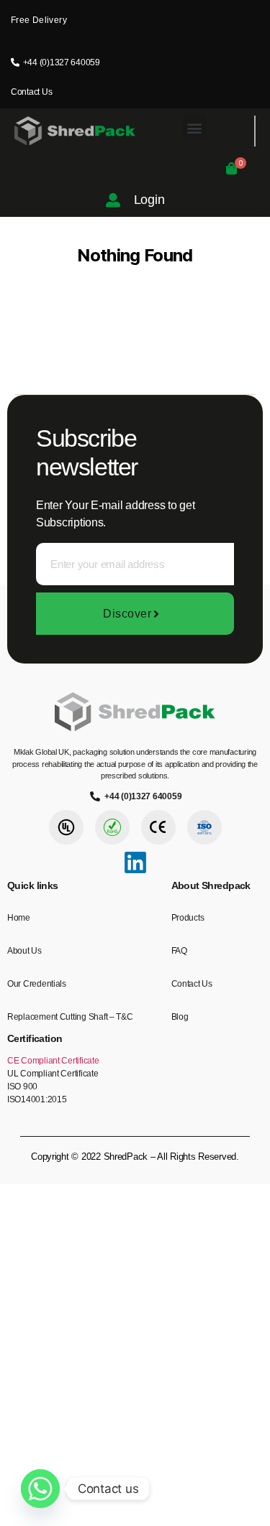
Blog (180, 1017)
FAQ (179, 951)
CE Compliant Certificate (53, 1061)
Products (187, 918)
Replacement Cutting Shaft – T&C (70, 1017)
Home (18, 918)
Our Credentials (36, 984)
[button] (195, 127)
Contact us (191, 984)
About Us (24, 951)
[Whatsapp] (40, 1488)
